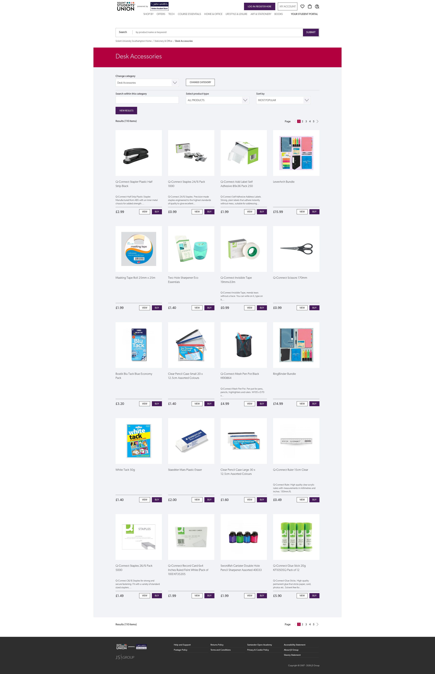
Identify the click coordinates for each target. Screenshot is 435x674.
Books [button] (278, 14)
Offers (161, 14)
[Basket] (309, 6)
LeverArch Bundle (283, 182)
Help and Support (182, 645)
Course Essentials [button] (189, 14)
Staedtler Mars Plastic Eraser (185, 470)
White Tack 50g (125, 470)
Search (123, 32)
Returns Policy (217, 645)
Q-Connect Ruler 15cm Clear (290, 470)
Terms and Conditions (221, 650)
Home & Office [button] (213, 14)
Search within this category (131, 94)
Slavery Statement (292, 655)
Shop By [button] (148, 14)
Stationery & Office (163, 41)
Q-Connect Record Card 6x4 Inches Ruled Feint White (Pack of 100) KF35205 (188, 570)
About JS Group (291, 650)
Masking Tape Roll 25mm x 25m (135, 277)
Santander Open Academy (259, 645)
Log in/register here (259, 7)
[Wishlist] (302, 6)
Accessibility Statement (294, 645)
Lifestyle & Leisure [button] (236, 14)
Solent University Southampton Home (134, 41)
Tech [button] (171, 14)
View (144, 212)
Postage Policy (180, 650)
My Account (288, 6)
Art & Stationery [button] (261, 14)
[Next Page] (317, 121)
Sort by (260, 94)
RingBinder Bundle (284, 374)
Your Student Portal (304, 14)
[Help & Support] (317, 6)
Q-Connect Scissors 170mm (290, 277)
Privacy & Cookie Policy (258, 650)
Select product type (197, 94)
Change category (125, 76)
